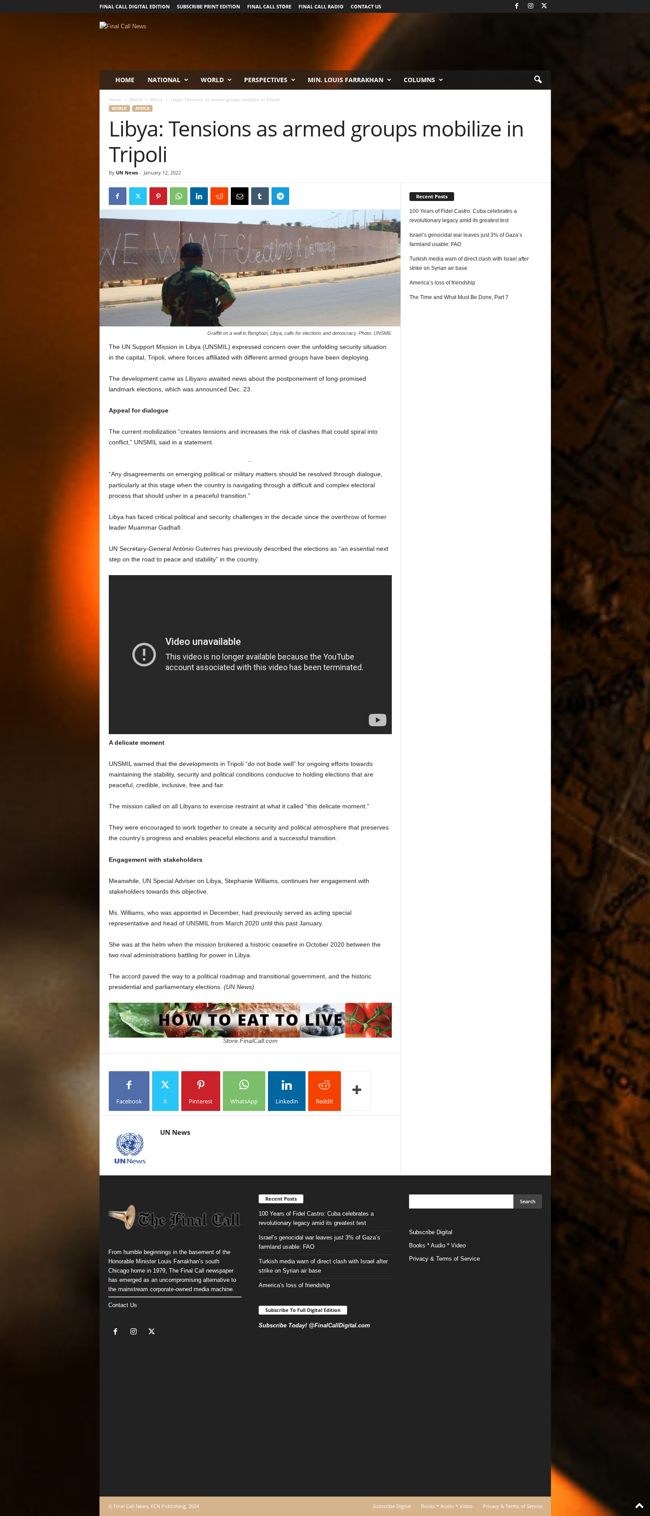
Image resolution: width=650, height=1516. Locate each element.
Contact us (366, 6)
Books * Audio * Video (437, 1245)
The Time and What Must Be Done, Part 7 (459, 297)
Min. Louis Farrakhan (345, 80)
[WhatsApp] (178, 196)
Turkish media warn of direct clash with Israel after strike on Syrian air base (469, 263)
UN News (127, 172)
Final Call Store (269, 6)
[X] (544, 6)
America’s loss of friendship (442, 283)
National (164, 80)
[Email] (240, 196)
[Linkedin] (199, 196)
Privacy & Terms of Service (444, 1258)
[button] (537, 80)
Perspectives (265, 80)
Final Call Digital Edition (134, 6)
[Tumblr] (260, 196)
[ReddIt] (219, 196)
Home (124, 80)
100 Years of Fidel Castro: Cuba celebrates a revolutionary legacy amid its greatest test (463, 216)
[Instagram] (530, 6)
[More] (357, 1091)
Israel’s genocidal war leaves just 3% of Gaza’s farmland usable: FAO (465, 239)
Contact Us (122, 1305)
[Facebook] (517, 6)
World (212, 80)
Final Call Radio (321, 6)
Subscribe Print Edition (208, 6)
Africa (156, 99)
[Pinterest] (158, 196)
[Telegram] (280, 196)
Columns (419, 80)
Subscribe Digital (430, 1232)
